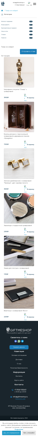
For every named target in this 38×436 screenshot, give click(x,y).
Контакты (19, 376)
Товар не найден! (11, 10)
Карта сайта (19, 380)
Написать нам (20, 399)
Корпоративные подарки (16, 28)
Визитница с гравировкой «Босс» (16, 311)
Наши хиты (16, 31)
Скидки (16, 34)
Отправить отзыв (28, 51)
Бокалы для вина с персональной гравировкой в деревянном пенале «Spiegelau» (16, 136)
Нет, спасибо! (29, 433)
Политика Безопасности (19, 368)
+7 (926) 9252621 (19, 5)
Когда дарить (16, 24)
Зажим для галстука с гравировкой (16, 268)
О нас (19, 364)
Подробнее (19, 429)
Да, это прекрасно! (11, 433)
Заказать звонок (19, 347)
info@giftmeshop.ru (20, 397)
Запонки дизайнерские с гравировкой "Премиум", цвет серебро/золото (17, 182)
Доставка (19, 359)
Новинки (16, 38)
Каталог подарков (16, 21)
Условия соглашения (19, 355)
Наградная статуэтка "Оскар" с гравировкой (15, 90)
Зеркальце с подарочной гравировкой (18, 225)
